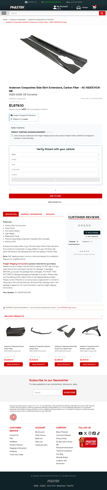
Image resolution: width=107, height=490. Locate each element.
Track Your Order (16, 454)
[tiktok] (99, 433)
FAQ (11, 438)
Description (11, 214)
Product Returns (16, 445)
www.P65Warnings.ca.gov (66, 307)
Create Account (41, 445)
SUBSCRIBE (69, 392)
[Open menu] (4, 13)
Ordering (13, 451)
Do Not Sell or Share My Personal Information (64, 445)
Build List (39, 438)
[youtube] (81, 433)
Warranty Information (31, 214)
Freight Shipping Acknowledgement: (32, 132)
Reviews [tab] (72, 241)
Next (101, 316)
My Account (40, 432)
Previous (97, 316)
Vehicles (50, 214)
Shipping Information (18, 448)
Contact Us (14, 435)
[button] (83, 7)
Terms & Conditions (64, 451)
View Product (13, 364)
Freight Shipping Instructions (16, 264)
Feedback (13, 441)
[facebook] (94, 433)
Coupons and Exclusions (61, 462)
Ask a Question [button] (93, 236)
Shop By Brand (62, 457)
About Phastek (62, 432)
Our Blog (59, 454)
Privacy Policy (61, 438)
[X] (86, 433)
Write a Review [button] (93, 232)
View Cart (39, 442)
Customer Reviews (63, 435)
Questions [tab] (86, 241)
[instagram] (90, 433)
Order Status (40, 435)
